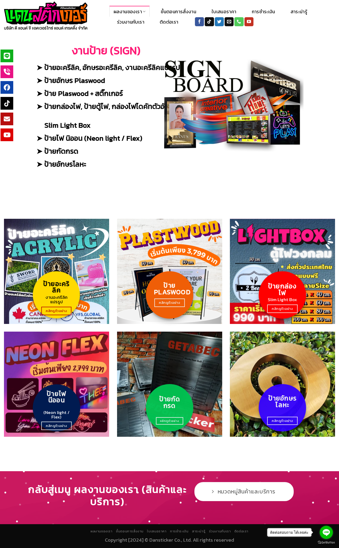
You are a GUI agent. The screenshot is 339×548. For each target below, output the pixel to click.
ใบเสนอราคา (224, 11)
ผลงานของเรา (128, 11)
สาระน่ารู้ (299, 11)
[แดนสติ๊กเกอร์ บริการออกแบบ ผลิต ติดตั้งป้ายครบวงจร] (52, 16)
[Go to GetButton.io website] (326, 542)
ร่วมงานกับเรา (130, 22)
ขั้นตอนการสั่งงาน (178, 11)
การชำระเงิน (263, 11)
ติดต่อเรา (169, 22)
